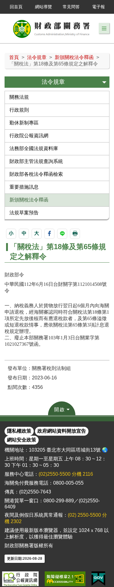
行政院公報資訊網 (28, 135)
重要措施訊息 (24, 187)
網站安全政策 (21, 439)
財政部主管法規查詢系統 (36, 161)
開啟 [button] (59, 409)
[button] (104, 28)
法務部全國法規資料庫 (33, 148)
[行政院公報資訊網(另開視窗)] (20, 578)
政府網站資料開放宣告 (61, 431)
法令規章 (37, 57)
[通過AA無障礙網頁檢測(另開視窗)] (65, 578)
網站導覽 (43, 6)
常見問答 (71, 6)
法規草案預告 (24, 212)
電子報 (98, 6)
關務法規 (19, 97)
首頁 (14, 57)
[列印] (75, 234)
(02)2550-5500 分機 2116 (66, 474)
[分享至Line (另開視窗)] (62, 234)
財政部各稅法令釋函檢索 (36, 174)
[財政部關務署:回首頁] (52, 28)
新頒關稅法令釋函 (74, 57)
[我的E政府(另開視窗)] (98, 578)
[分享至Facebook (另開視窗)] (49, 234)
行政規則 (19, 110)
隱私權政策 (19, 431)
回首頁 (16, 6)
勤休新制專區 (24, 122)
